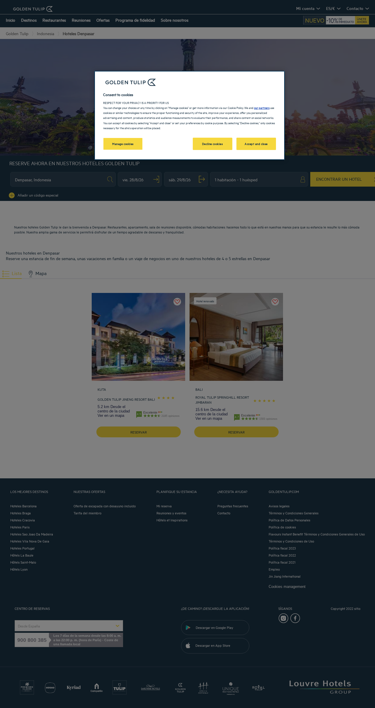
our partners (262, 107)
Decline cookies (212, 143)
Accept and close (256, 143)
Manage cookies (123, 143)
